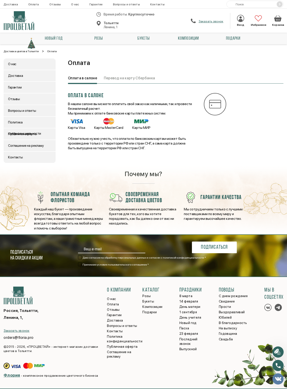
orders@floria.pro (19, 337)
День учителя (190, 318)
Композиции (188, 38)
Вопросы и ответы (126, 4)
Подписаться (214, 247)
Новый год (54, 38)
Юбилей (225, 318)
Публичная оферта (22, 134)
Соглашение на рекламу (26, 146)
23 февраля (188, 334)
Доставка (11, 4)
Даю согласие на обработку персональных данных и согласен (144, 257)
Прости (225, 307)
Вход (240, 24)
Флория (12, 375)
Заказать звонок (211, 21)
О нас (75, 4)
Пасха (184, 328)
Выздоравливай (232, 312)
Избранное (258, 24)
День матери (189, 307)
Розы (98, 38)
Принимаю (116, 264)
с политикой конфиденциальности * (183, 257)
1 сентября (188, 312)
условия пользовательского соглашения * (123, 264)
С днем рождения (233, 296)
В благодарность (233, 323)
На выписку (228, 328)
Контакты (157, 4)
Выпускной (188, 349)
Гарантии (96, 4)
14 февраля (188, 301)
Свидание (227, 301)
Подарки (233, 38)
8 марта (185, 296)
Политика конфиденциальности (24, 124)
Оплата (33, 4)
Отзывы (55, 4)
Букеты (143, 38)
